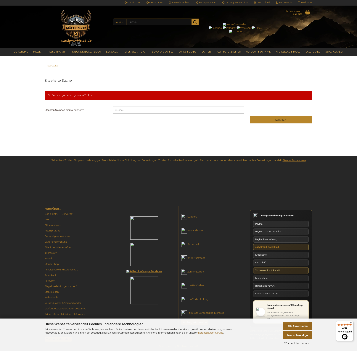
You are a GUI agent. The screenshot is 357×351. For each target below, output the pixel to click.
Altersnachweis (53, 225)
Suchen (281, 119)
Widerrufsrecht (196, 258)
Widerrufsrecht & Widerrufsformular (65, 314)
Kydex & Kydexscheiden (86, 51)
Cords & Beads (187, 51)
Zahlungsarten (195, 271)
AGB (47, 219)
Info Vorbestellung (180, 2)
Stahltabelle (51, 297)
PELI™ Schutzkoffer (228, 51)
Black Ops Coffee (162, 51)
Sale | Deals (313, 51)
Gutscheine (21, 51)
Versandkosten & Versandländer (63, 303)
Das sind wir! (134, 2)
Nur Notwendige (297, 335)
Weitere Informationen (297, 343)
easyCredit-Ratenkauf (267, 247)
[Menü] (351, 323)
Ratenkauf (50, 275)
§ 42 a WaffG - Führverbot (59, 214)
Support (192, 216)
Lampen (206, 51)
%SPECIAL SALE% (334, 51)
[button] (262, 3)
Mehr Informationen (294, 160)
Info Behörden (195, 285)
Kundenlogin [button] (285, 2)
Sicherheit (193, 244)
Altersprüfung (52, 230)
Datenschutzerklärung (210, 332)
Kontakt (49, 258)
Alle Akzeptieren (298, 326)
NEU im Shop (156, 2)
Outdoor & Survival (258, 51)
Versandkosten (195, 230)
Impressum (51, 253)
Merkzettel (306, 2)
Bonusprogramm (207, 2)
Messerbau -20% (57, 51)
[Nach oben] (346, 313)
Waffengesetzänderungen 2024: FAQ (65, 308)
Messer (37, 51)
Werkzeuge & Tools (288, 51)
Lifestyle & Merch (136, 51)
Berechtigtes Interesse (57, 236)
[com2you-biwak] (76, 27)
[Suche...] (195, 22)
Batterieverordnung (56, 241)
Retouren (50, 280)
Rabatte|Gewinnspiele (236, 2)
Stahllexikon (52, 291)
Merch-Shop (52, 264)
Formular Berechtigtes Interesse (205, 312)
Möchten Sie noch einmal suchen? (64, 110)
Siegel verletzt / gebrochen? (61, 286)
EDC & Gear (112, 51)
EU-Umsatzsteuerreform (58, 247)
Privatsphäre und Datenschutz (61, 269)
